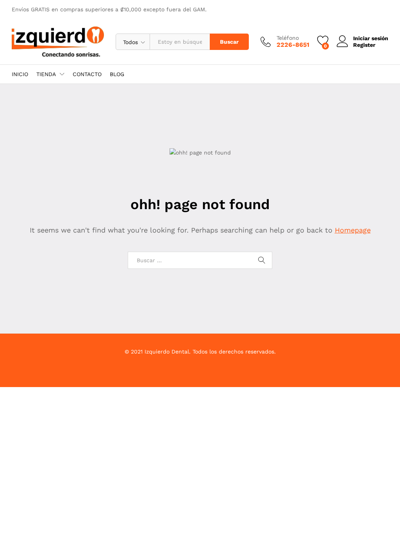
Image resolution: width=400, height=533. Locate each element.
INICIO (20, 74)
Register (364, 45)
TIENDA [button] (46, 74)
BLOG (117, 74)
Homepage (353, 230)
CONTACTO (87, 74)
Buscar (229, 42)
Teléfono (288, 38)
